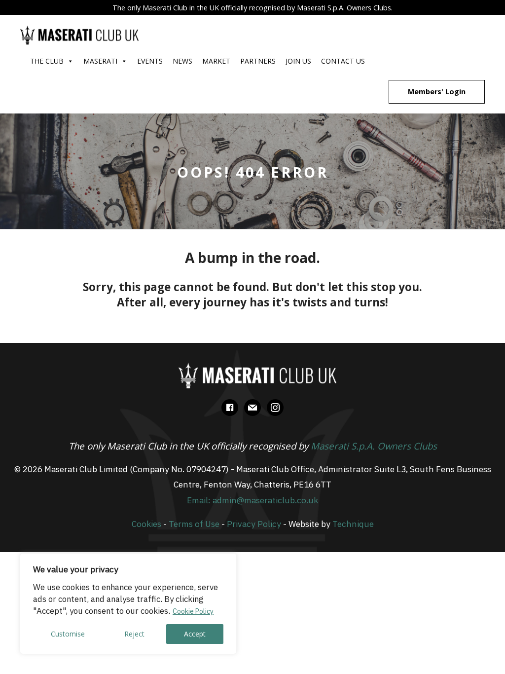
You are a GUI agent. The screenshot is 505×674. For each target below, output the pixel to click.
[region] (128, 603)
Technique (353, 523)
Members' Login (437, 91)
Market (216, 61)
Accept (195, 633)
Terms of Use (194, 523)
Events (150, 61)
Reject (134, 633)
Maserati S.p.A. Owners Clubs (374, 446)
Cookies (146, 523)
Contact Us (343, 61)
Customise (68, 633)
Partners (258, 61)
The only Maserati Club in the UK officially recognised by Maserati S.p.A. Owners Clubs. (252, 7)
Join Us (298, 61)
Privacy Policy (254, 523)
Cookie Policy (193, 611)
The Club (47, 61)
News (182, 61)
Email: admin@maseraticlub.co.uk (252, 500)
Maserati (100, 61)
